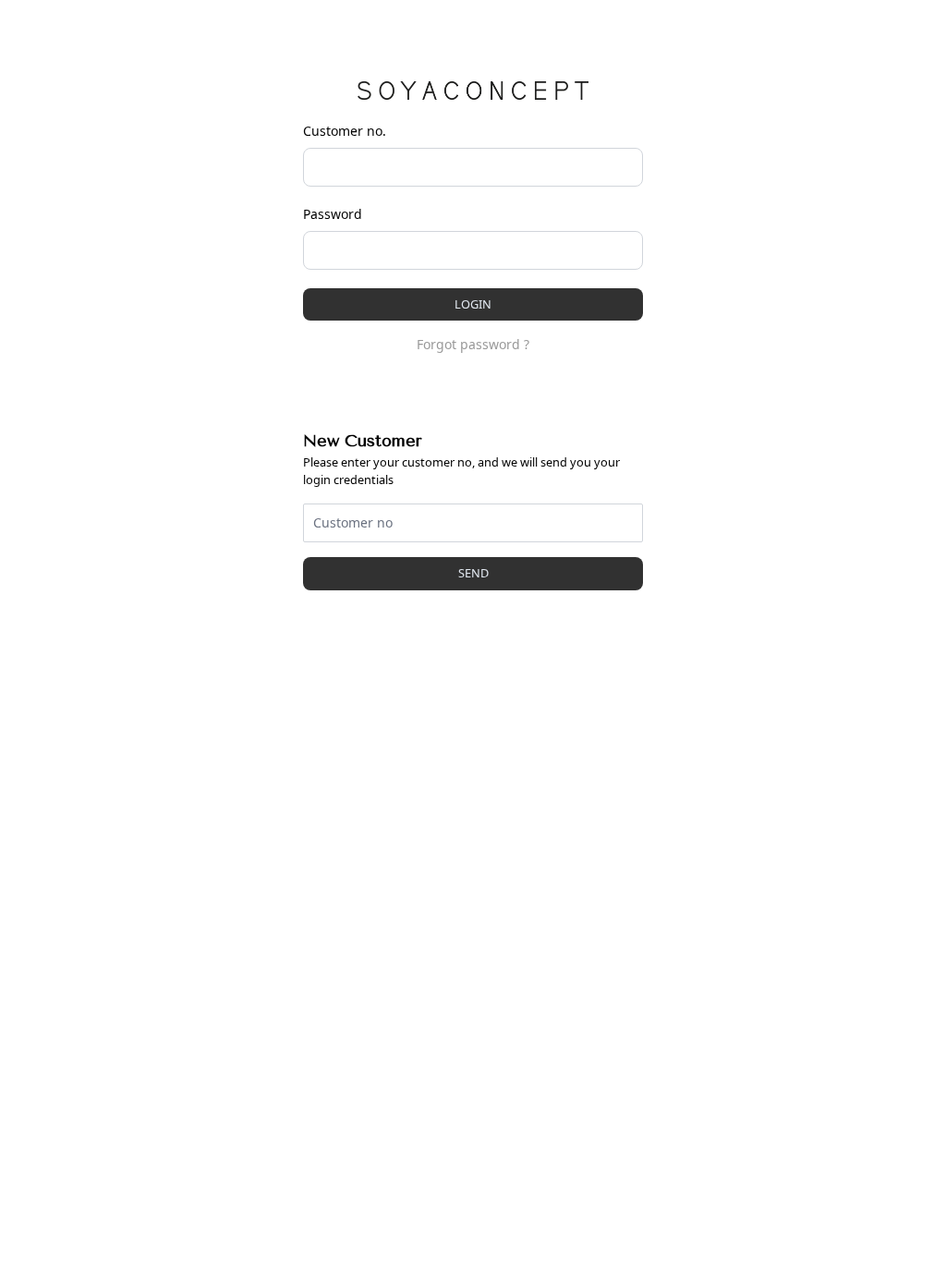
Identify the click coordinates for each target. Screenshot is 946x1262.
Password (332, 214)
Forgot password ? (473, 344)
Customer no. (344, 131)
